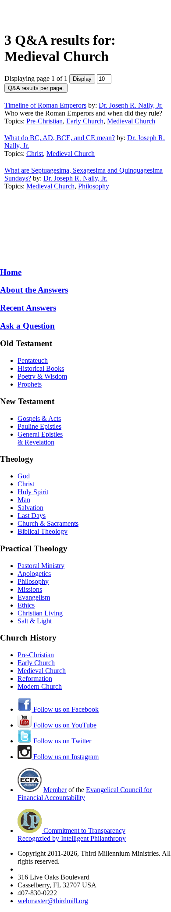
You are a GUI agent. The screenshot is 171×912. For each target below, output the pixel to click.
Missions (30, 589)
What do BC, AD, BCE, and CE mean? (59, 137)
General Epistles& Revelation (40, 438)
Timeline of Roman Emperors (45, 105)
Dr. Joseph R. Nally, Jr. (131, 105)
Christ (34, 153)
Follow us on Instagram (65, 756)
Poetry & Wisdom (42, 376)
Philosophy (93, 186)
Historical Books (41, 368)
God (24, 476)
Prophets (30, 384)
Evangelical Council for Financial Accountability (85, 793)
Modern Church (40, 686)
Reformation (35, 678)
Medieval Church (131, 121)
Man (24, 499)
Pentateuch (33, 360)
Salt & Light (35, 621)
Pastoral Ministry (41, 565)
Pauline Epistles (39, 426)
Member (55, 789)
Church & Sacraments (48, 523)
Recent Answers (28, 307)
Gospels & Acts (39, 418)
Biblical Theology (43, 531)
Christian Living (40, 613)
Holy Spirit (33, 492)
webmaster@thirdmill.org (53, 901)
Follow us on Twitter (61, 741)
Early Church (84, 121)
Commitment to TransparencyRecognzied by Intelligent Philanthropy (72, 834)
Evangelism (34, 597)
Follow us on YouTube (64, 725)
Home (10, 272)
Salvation (30, 507)
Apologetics (34, 573)
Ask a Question (27, 325)
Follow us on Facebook (65, 709)
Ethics (26, 605)
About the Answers (34, 289)
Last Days (32, 515)
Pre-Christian (44, 121)
